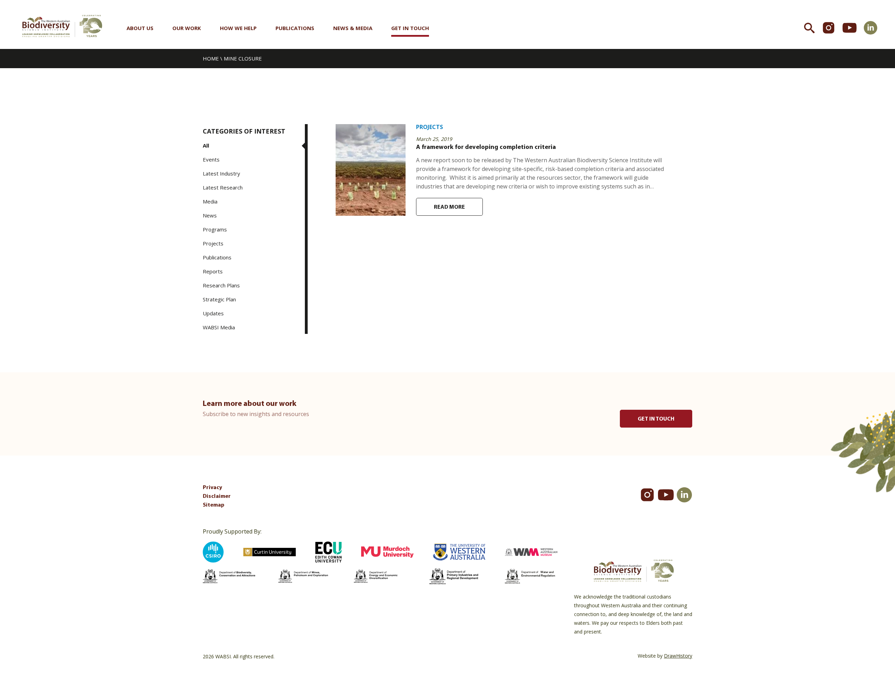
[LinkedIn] (684, 495)
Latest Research (223, 187)
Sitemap (213, 505)
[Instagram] (647, 495)
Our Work (186, 27)
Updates (213, 313)
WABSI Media (219, 327)
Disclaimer (217, 496)
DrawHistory (678, 655)
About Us (140, 27)
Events (211, 159)
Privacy (212, 488)
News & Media (352, 27)
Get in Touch (410, 27)
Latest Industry (221, 173)
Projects (213, 243)
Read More (449, 207)
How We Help (238, 27)
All (206, 145)
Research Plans (221, 285)
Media (210, 201)
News (210, 215)
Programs (215, 229)
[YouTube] (666, 495)
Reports (213, 271)
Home (211, 58)
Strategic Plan (219, 299)
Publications (294, 27)
